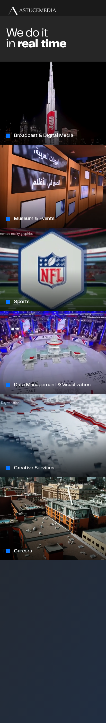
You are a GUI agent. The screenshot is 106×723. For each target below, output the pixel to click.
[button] (95, 8)
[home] (31, 8)
